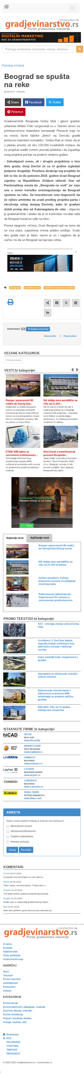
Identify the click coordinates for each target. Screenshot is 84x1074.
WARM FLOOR (32, 745)
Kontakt (7, 948)
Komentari (13, 867)
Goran (6, 873)
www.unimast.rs (33, 763)
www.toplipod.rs (33, 752)
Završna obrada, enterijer (17, 1010)
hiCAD (28, 734)
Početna (8, 65)
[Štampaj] (10, 302)
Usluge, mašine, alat (15, 1022)
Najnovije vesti (14, 538)
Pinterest (16, 111)
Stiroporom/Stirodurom (23, 831)
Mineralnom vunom (21, 826)
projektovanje (32, 287)
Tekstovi (8, 975)
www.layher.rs (32, 775)
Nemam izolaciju (20, 841)
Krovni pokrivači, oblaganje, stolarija (24, 1007)
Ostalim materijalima (22, 836)
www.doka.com (33, 798)
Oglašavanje (10, 951)
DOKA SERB (31, 792)
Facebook (35, 102)
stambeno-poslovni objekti (59, 287)
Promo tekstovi (12, 979)
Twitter (56, 102)
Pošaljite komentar (38, 329)
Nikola (6, 882)
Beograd (15, 287)
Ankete (7, 990)
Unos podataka (12, 955)
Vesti (21, 65)
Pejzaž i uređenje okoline (17, 1018)
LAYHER (29, 769)
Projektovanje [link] (14, 360)
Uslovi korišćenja (13, 959)
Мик (5, 906)
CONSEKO (30, 780)
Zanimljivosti (10, 983)
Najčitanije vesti (39, 537)
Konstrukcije (10, 1003)
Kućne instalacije (13, 1014)
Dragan (7, 890)
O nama (7, 944)
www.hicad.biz (32, 740)
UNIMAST (29, 757)
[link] (42, 24)
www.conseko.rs (33, 786)
